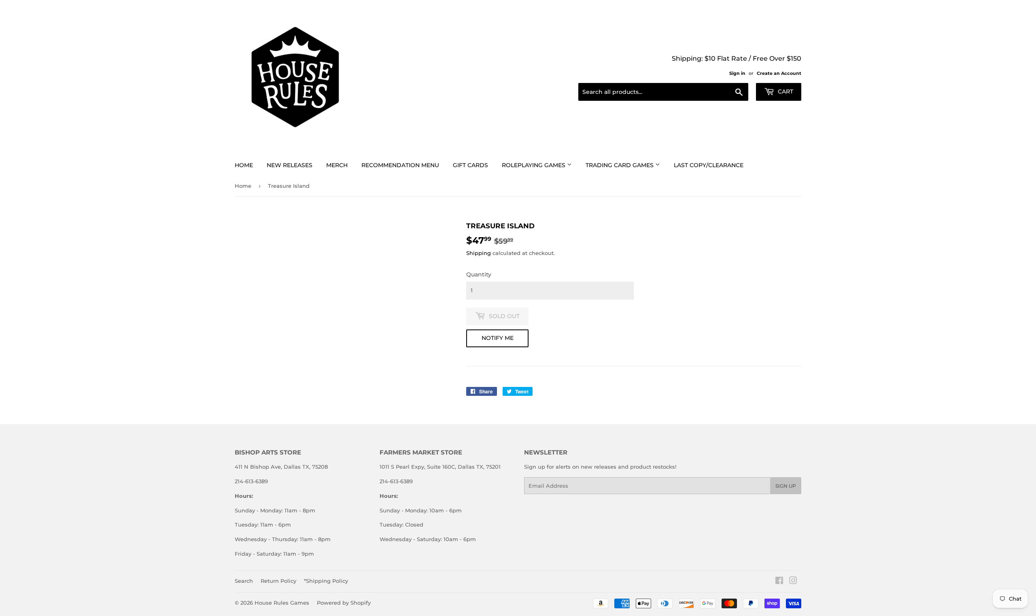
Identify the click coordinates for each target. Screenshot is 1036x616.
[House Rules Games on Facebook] (779, 581)
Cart (784, 91)
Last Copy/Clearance (708, 165)
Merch (337, 165)
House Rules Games (282, 602)
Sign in (737, 73)
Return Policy (278, 581)
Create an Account (779, 73)
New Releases (289, 165)
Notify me (498, 338)
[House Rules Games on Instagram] (793, 581)
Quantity (478, 274)
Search (244, 581)
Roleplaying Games (534, 165)
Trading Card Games (620, 165)
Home (244, 165)
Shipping (478, 253)
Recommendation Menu (400, 165)
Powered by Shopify (344, 602)
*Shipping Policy (326, 581)
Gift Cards (470, 165)
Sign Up (785, 486)
